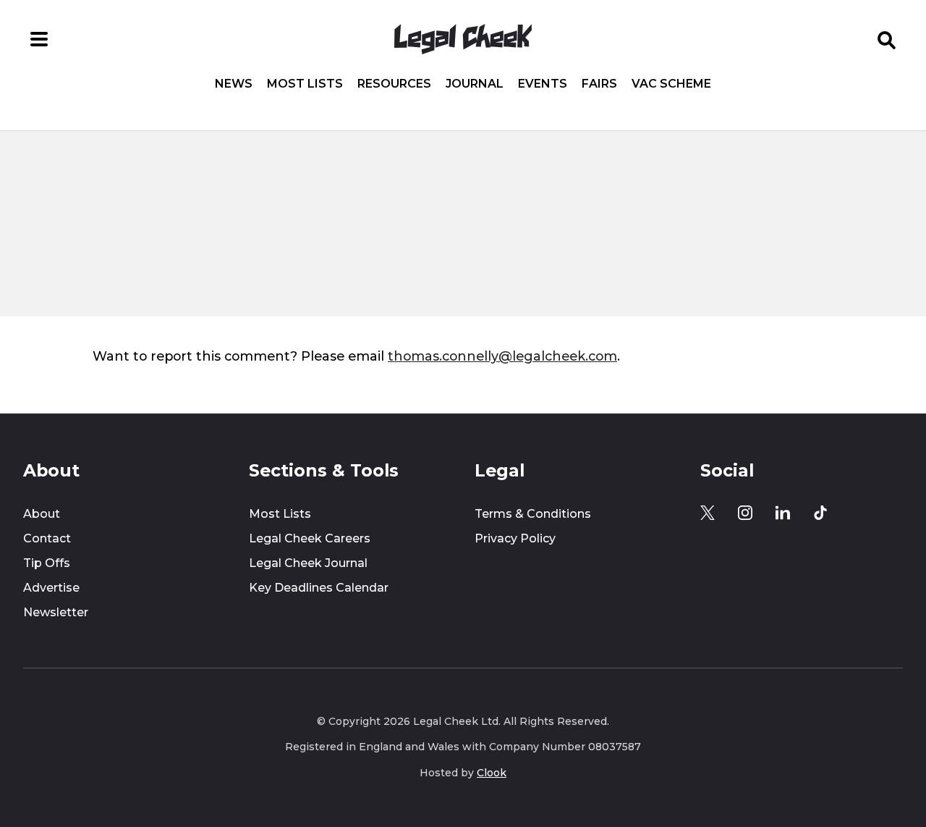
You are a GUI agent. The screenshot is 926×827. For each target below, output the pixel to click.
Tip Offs (46, 563)
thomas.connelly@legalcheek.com (502, 356)
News (233, 84)
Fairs (599, 84)
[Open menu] (39, 39)
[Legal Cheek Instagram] (745, 512)
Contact (47, 538)
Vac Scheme (671, 84)
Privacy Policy (515, 538)
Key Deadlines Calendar (318, 588)
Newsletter (55, 612)
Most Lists (305, 84)
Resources (394, 84)
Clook (491, 772)
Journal (475, 84)
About (41, 514)
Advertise (51, 588)
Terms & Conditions (533, 514)
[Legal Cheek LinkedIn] (783, 512)
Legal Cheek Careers (309, 538)
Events (542, 84)
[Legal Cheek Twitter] (707, 512)
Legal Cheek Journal (308, 563)
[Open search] (887, 39)
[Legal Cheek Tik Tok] (820, 512)
